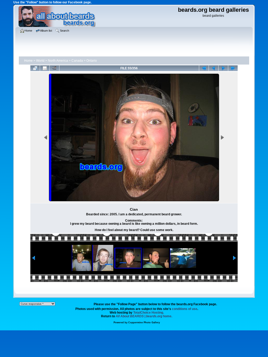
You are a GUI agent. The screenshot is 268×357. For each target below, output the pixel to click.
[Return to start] (204, 68)
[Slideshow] (54, 68)
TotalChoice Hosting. (148, 312)
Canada (77, 60)
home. (144, 316)
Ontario (91, 60)
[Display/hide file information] (44, 68)
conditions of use (184, 309)
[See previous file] (213, 68)
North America (58, 60)
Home (28, 60)
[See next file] (223, 68)
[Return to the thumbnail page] (35, 68)
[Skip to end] (233, 68)
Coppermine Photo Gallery (144, 322)
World (40, 60)
